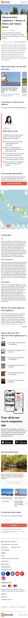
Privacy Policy (6, 532)
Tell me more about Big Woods (14, 482)
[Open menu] (26, 2)
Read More (24, 326)
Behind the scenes (15, 547)
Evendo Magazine (5, 550)
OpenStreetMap (4, 190)
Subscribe (14, 525)
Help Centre (4, 596)
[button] (14, 208)
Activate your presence (14, 183)
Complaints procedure (6, 599)
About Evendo (14, 544)
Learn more (23, 180)
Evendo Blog (4, 547)
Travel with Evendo (5, 544)
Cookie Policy (20, 531)
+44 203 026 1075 (6, 567)
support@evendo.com (6, 569)
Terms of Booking (21, 607)
